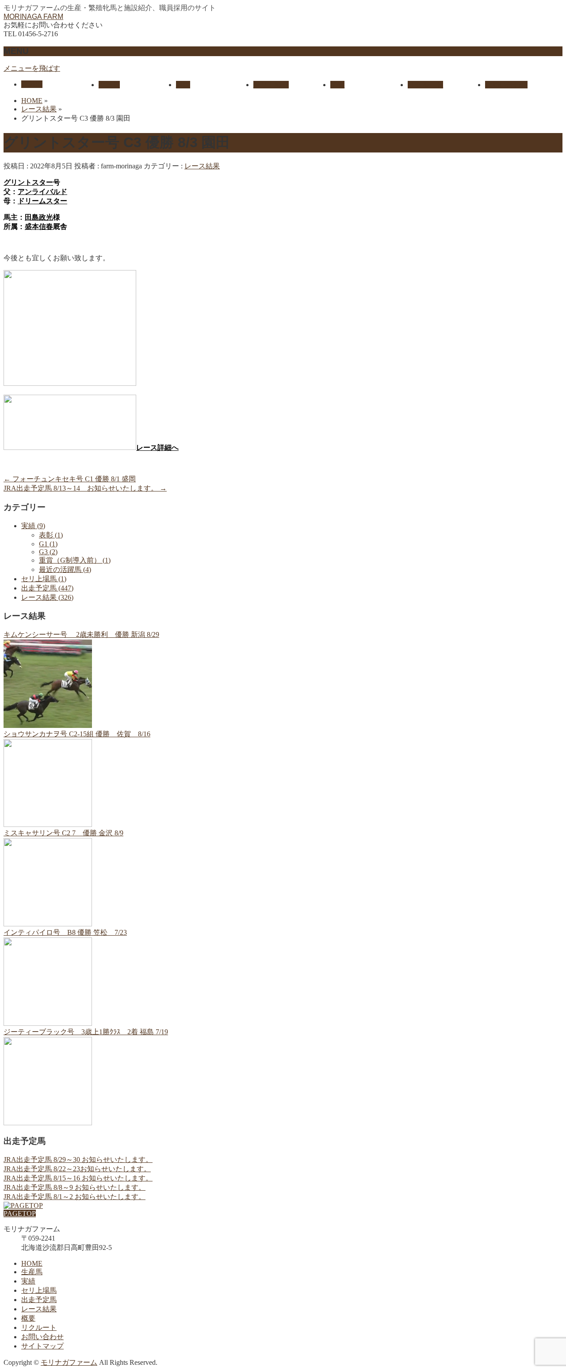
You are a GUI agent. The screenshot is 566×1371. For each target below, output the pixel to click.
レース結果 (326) (47, 597)
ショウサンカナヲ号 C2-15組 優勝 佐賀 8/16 (77, 734)
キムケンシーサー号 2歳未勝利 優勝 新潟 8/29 (81, 634)
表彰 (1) (51, 535)
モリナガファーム (69, 1362)
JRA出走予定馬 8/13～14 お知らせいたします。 (85, 488)
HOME (31, 1263)
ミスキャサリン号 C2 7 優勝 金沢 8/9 (63, 833)
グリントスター (28, 182)
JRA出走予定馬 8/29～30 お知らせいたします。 (78, 1159)
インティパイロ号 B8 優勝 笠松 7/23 (65, 932)
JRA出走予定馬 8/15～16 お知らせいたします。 (78, 1178)
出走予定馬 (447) (47, 588)
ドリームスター (42, 201)
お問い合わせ (42, 1337)
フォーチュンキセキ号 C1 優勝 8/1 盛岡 (70, 479)
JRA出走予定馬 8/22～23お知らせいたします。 (77, 1169)
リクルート (39, 1327)
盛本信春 (39, 226)
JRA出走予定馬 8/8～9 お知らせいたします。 (74, 1187)
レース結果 (202, 166)
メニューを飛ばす (32, 68)
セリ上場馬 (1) (43, 579)
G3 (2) (48, 552)
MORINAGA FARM (33, 16)
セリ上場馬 (39, 1290)
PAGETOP (20, 1213)
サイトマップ (42, 1346)
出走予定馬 (39, 1299)
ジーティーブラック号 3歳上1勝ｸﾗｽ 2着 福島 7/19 (86, 1032)
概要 (28, 1318)
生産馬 (31, 1272)
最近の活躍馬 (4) (65, 569)
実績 (28, 1281)
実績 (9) (33, 525)
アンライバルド (42, 191)
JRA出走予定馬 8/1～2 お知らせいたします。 (74, 1196)
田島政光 (39, 217)
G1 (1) (48, 544)
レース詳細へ (157, 447)
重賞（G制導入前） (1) (75, 560)
